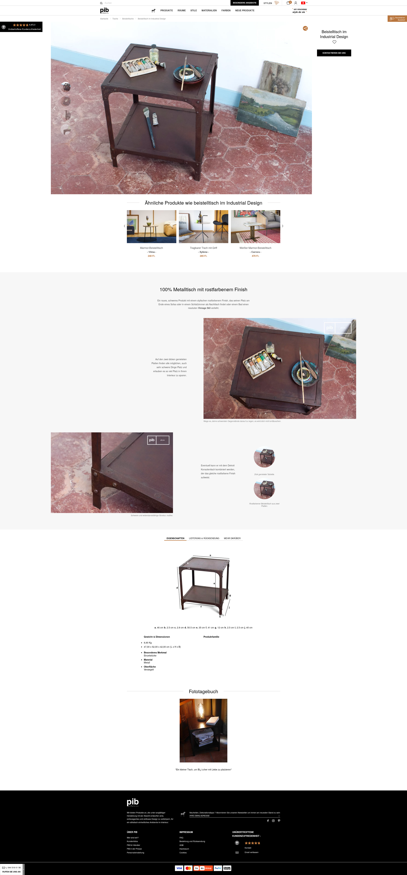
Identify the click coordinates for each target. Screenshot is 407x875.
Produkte (166, 10)
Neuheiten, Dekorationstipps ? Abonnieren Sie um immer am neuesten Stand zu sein (235, 812)
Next (308, 108)
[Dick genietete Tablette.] (264, 456)
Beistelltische (128, 18)
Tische (115, 18)
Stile (193, 10)
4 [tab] (65, 129)
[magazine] (153, 10)
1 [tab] (65, 87)
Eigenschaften (175, 538)
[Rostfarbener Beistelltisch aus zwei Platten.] (264, 488)
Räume (182, 10)
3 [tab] (65, 115)
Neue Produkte (244, 10)
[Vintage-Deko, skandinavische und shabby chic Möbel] (107, 10)
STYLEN (268, 3)
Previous (54, 108)
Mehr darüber (232, 538)
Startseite (104, 18)
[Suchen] (101, 3)
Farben (226, 10)
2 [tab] (65, 101)
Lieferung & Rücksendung (204, 538)
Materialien (209, 10)
